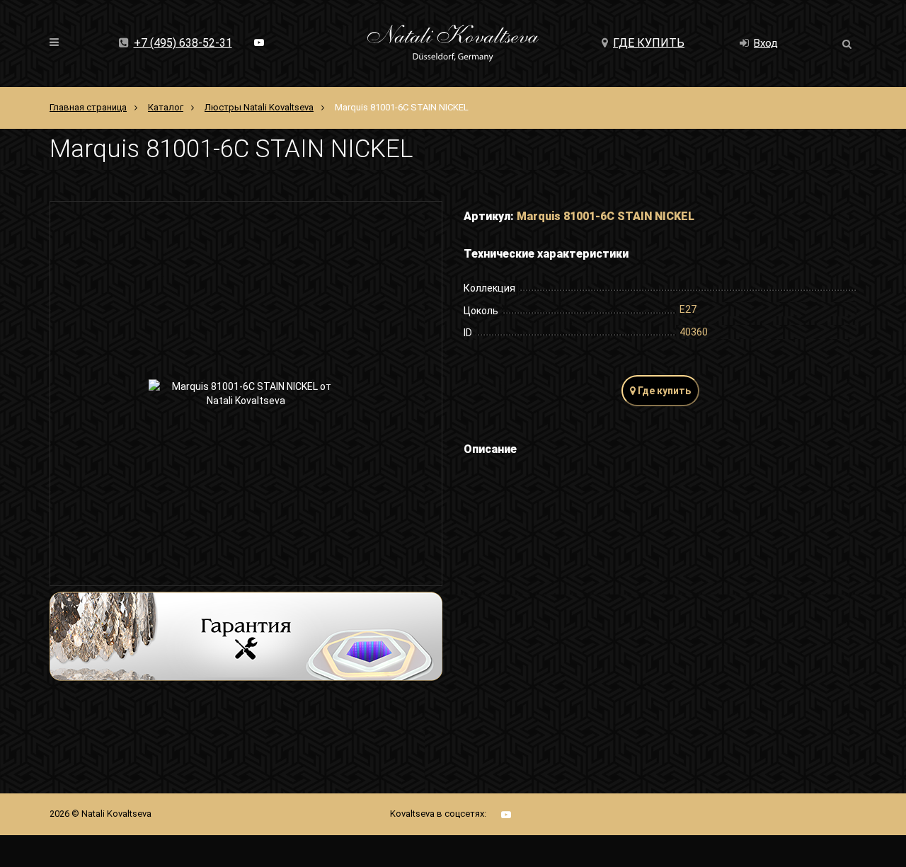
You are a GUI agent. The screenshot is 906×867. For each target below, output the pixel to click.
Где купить (648, 43)
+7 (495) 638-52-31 (183, 43)
